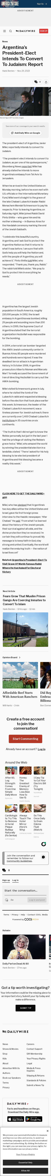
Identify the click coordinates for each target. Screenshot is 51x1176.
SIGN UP (43, 31)
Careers (30, 1044)
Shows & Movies (10, 1049)
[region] (25, 1151)
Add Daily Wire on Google (27, 133)
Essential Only (25, 1162)
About (5, 1063)
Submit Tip (25, 1008)
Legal (29, 1063)
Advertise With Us (11, 1068)
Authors (6, 1073)
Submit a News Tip (35, 1085)
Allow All (25, 1170)
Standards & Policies (36, 1080)
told (30, 260)
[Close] (47, 1131)
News (5, 1044)
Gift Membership (34, 1054)
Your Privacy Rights (36, 1058)
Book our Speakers (12, 1078)
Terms (6, 1082)
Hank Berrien (8, 71)
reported (26, 166)
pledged (22, 505)
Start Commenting (25, 739)
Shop (5, 1054)
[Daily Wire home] (25, 31)
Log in (41, 749)
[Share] (46, 82)
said (18, 521)
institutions (8, 420)
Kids (5, 1058)
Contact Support (34, 1049)
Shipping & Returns (35, 1075)
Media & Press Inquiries (34, 1069)
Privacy (6, 1087)
